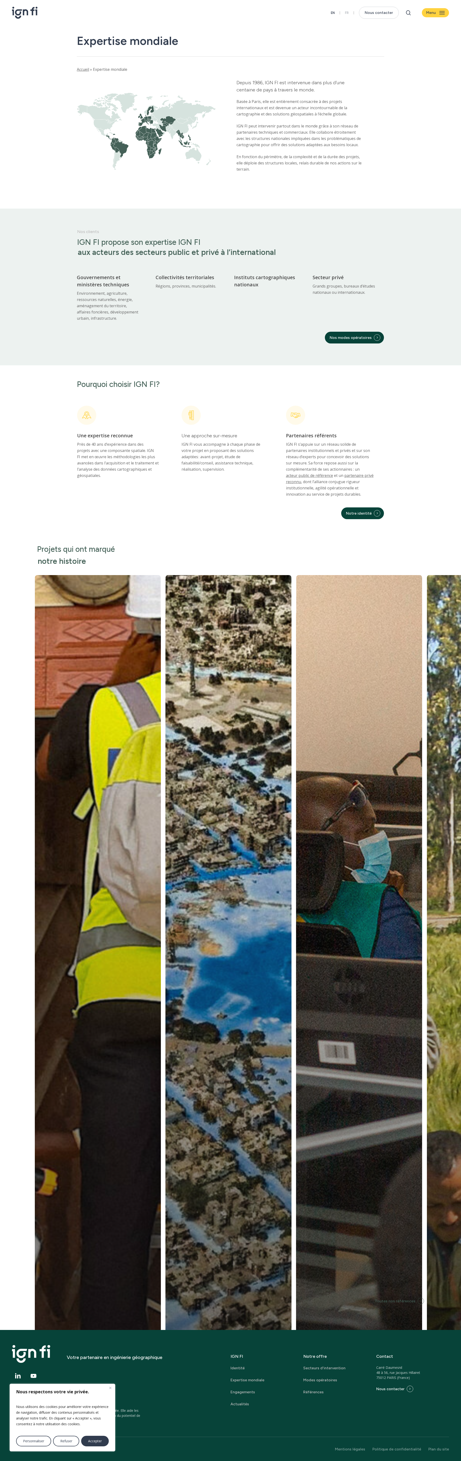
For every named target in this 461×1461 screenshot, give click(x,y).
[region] (62, 1417)
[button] (435, 13)
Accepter (95, 1441)
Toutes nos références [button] (395, 1301)
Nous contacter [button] (390, 1389)
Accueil (83, 69)
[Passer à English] (333, 13)
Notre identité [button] (359, 513)
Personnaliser (33, 1441)
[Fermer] (110, 1388)
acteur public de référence (309, 475)
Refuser (66, 1441)
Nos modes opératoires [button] (351, 337)
